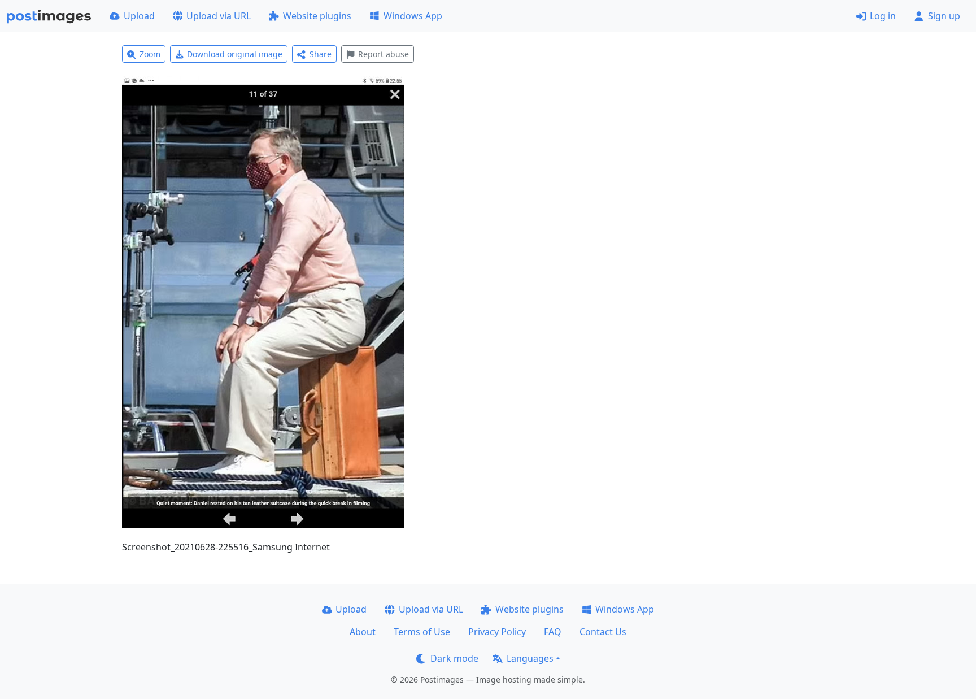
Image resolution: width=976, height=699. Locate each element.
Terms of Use (422, 632)
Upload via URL (218, 16)
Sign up (944, 16)
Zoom (150, 54)
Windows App (413, 16)
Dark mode (454, 658)
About (363, 632)
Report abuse (383, 54)
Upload (139, 16)
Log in (883, 16)
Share (321, 54)
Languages (530, 658)
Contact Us (603, 632)
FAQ (552, 632)
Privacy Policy (497, 632)
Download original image (234, 54)
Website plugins (317, 16)
